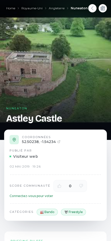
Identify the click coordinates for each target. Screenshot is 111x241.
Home (10, 8)
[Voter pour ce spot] (59, 186)
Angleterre (57, 8)
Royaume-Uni (32, 8)
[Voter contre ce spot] (81, 186)
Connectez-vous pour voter (31, 196)
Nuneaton (79, 8)
